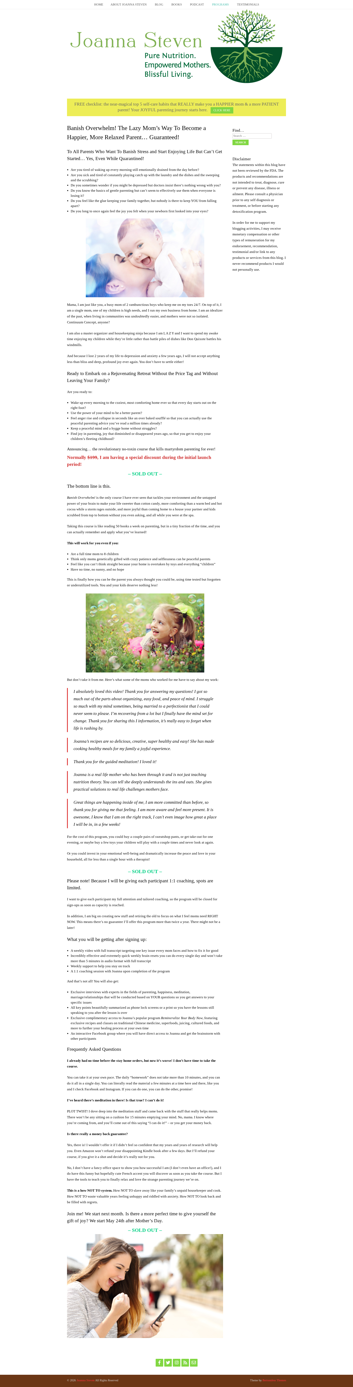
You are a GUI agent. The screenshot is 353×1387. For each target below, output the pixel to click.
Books (176, 4)
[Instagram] (176, 1363)
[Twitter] (168, 1363)
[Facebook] (159, 1363)
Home (98, 4)
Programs (220, 4)
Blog (159, 4)
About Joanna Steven (129, 4)
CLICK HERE (221, 110)
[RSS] (185, 1363)
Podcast (197, 4)
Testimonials (248, 4)
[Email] (194, 1363)
